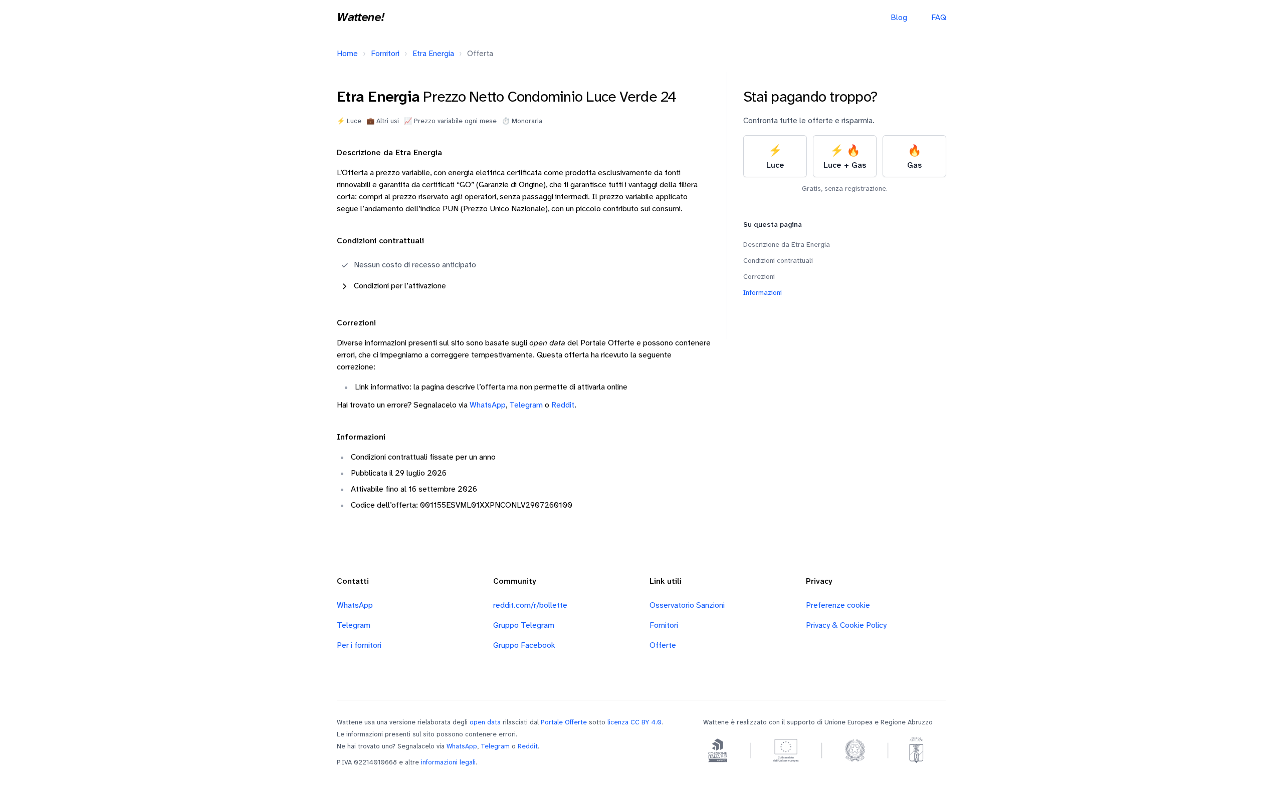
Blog (899, 18)
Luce (775, 157)
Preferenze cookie (838, 605)
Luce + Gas (844, 157)
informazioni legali (448, 762)
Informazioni (762, 293)
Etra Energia (433, 54)
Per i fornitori (359, 645)
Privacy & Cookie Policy (846, 625)
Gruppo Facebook (524, 645)
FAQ (938, 18)
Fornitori (385, 54)
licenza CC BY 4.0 (634, 722)
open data (485, 722)
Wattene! (360, 18)
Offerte (663, 645)
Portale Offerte (564, 722)
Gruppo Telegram (523, 625)
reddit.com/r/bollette (530, 605)
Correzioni (759, 277)
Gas (914, 157)
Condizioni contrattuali (778, 261)
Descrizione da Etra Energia (786, 245)
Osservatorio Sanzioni (687, 605)
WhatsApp (488, 405)
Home (347, 54)
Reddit (562, 405)
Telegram (526, 405)
